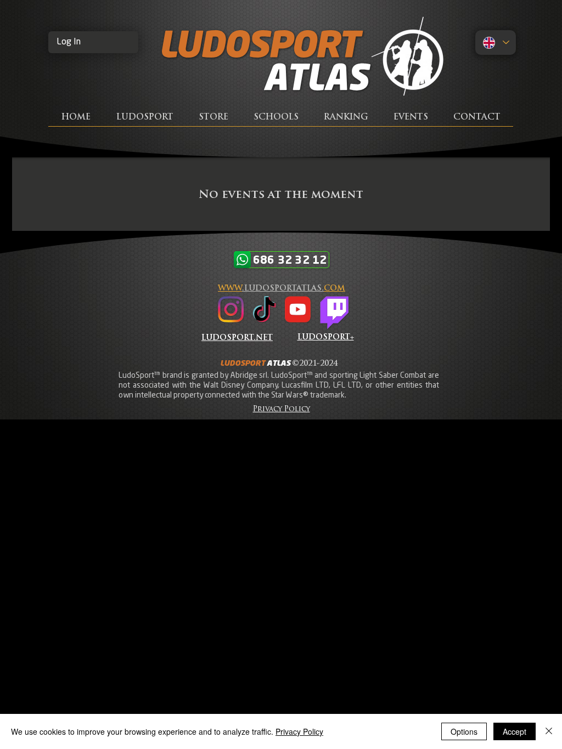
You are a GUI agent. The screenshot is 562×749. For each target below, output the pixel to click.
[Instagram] (230, 309)
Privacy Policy (299, 731)
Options (464, 731)
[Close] (548, 731)
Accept (514, 731)
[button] (477, 121)
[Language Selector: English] (495, 42)
